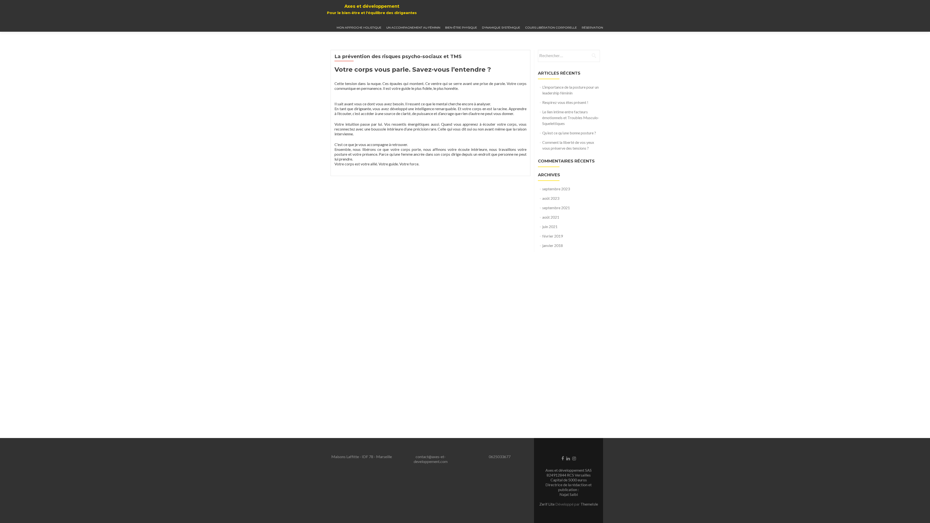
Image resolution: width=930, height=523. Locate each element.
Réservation (592, 27)
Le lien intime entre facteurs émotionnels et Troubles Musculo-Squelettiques (570, 117)
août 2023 (550, 198)
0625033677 (500, 456)
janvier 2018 (552, 245)
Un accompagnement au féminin (413, 27)
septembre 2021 (556, 207)
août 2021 (550, 217)
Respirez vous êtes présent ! (565, 102)
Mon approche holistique (359, 27)
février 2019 (552, 236)
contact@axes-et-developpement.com (431, 459)
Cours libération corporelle (551, 27)
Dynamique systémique (501, 27)
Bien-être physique (461, 27)
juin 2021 (550, 226)
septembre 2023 (556, 188)
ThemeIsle (589, 504)
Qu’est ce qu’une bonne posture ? (569, 133)
